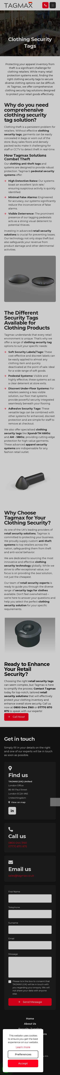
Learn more (23, 1047)
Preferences (23, 1054)
